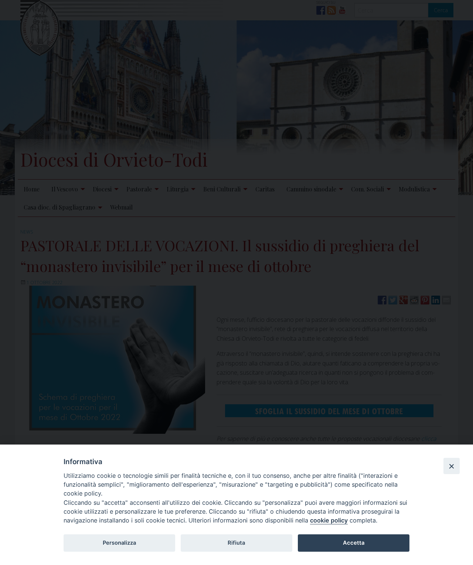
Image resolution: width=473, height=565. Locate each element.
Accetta (353, 543)
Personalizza (119, 543)
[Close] (451, 466)
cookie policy (329, 520)
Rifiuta (236, 543)
